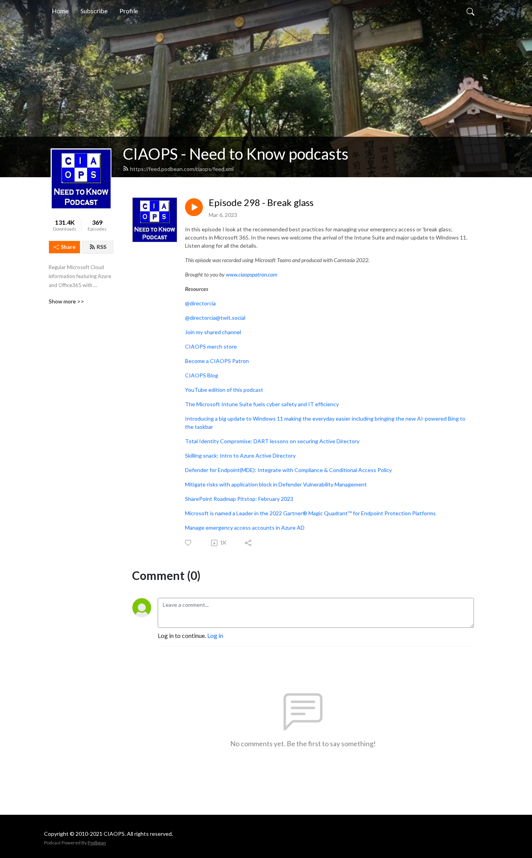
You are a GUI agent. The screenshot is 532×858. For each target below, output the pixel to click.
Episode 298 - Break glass (261, 202)
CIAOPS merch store (211, 346)
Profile (129, 10)
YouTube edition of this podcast (224, 389)
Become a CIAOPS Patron (217, 361)
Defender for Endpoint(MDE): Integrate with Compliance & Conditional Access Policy (288, 470)
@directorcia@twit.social (215, 317)
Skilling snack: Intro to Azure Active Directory (240, 455)
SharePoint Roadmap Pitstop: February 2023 (239, 498)
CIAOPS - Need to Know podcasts (236, 153)
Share (68, 246)
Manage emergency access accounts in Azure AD (245, 527)
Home (60, 10)
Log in (215, 635)
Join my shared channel (213, 332)
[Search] (470, 11)
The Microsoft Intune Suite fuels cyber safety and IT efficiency (262, 404)
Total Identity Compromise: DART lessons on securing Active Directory (272, 441)
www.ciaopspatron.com (251, 274)
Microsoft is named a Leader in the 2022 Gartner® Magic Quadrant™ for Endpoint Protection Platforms (310, 513)
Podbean (97, 843)
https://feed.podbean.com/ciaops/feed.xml (182, 169)
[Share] (248, 543)
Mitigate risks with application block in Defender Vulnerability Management (276, 484)
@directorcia (200, 303)
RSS (101, 246)
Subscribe (94, 10)
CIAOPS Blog (201, 375)
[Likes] (188, 543)
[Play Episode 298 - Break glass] (194, 207)
